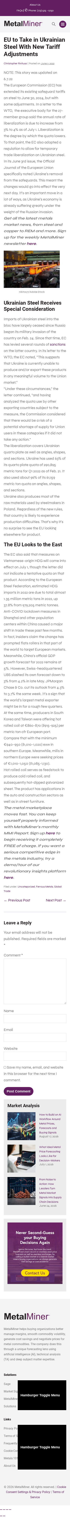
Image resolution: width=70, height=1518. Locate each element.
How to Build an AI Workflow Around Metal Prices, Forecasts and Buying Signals (50, 1123)
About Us (35, 4)
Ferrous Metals (44, 886)
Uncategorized (26, 886)
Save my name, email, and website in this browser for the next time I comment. (33, 1073)
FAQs (20, 10)
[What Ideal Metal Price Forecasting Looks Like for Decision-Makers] (21, 1159)
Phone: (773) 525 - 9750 (39, 10)
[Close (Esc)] (10, 1509)
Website (11, 1048)
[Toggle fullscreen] (4, 1509)
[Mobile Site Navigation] (62, 24)
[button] (54, 24)
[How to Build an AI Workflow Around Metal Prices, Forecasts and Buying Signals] (21, 1126)
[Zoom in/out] (1, 1509)
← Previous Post (17, 900)
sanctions (58, 344)
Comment (13, 955)
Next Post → (56, 900)
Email (8, 1029)
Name (9, 1011)
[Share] (7, 1509)
